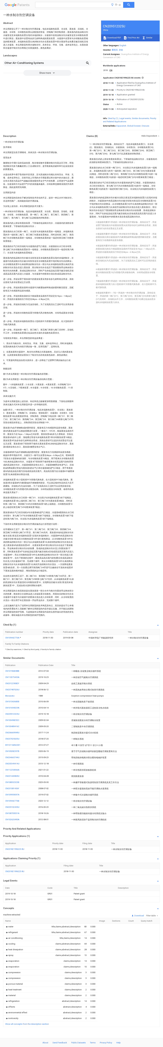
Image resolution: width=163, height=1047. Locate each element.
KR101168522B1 (12, 745)
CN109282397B (12, 751)
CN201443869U (12, 776)
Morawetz (9, 696)
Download (139, 915)
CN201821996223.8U (14, 849)
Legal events (125, 118)
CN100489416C (12, 726)
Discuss (145, 126)
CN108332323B (12, 782)
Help (118, 1042)
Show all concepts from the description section (27, 1024)
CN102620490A (12, 819)
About (45, 1042)
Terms (93, 1042)
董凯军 (115, 50)
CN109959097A (12, 794)
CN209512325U (12, 714)
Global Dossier (134, 126)
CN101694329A (12, 708)
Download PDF (114, 37)
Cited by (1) (113, 118)
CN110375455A (12, 677)
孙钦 (121, 50)
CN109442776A (12, 638)
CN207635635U (12, 739)
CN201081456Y (12, 788)
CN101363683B (12, 701)
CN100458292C (12, 720)
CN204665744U (12, 757)
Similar (149, 37)
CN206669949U (12, 732)
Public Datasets (78, 1042)
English (123, 45)
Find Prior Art (133, 37)
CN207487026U (12, 689)
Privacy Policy (106, 1042)
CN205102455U (12, 807)
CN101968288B (12, 671)
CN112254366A (12, 770)
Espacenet (121, 126)
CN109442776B (12, 801)
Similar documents (140, 118)
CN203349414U (12, 763)
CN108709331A (12, 813)
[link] (9, 926)
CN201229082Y (12, 683)
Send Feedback (60, 1042)
